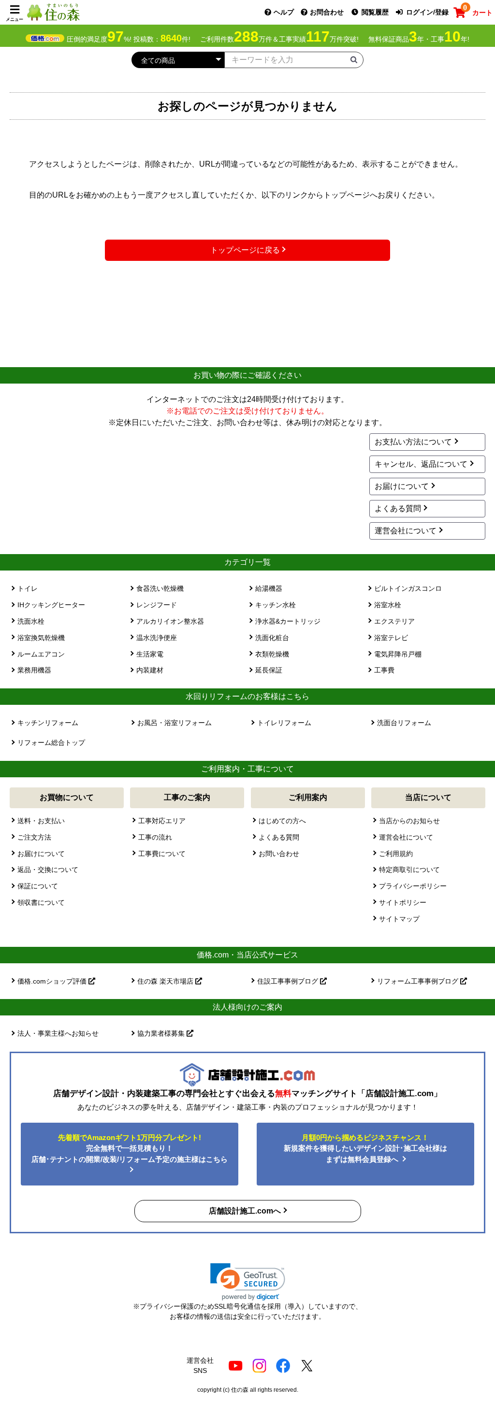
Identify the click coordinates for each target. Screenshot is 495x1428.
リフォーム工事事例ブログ (418, 981)
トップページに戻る (245, 250)
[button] (248, 1281)
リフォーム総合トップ (51, 742)
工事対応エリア (162, 821)
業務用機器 (34, 670)
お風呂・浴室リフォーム (174, 723)
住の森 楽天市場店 (166, 981)
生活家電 (149, 654)
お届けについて (402, 486)
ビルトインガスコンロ (408, 588)
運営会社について (406, 531)
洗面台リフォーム (404, 723)
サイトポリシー (402, 902)
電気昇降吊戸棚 (398, 654)
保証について (37, 886)
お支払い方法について (413, 442)
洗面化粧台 (272, 638)
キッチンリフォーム (47, 723)
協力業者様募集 (162, 1033)
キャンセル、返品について (421, 464)
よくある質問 (398, 508)
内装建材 (149, 670)
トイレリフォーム (284, 723)
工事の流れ (155, 837)
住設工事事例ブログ (288, 981)
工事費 (384, 670)
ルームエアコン (41, 654)
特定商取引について (409, 869)
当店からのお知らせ (409, 821)
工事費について (162, 853)
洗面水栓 (30, 621)
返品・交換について (47, 869)
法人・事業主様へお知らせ (58, 1033)
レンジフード (156, 605)
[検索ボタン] (354, 59)
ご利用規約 (396, 853)
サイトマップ (399, 919)
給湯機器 (268, 588)
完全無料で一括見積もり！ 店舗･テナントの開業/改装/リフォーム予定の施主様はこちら (129, 1148)
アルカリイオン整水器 (170, 621)
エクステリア (394, 621)
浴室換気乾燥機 (41, 638)
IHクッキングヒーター (51, 605)
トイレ (27, 588)
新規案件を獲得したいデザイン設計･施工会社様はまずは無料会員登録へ (365, 1148)
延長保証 (268, 670)
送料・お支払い (41, 821)
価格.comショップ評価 (52, 981)
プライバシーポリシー (413, 886)
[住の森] (53, 12)
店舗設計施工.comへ (245, 1211)
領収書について (41, 902)
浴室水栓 (387, 605)
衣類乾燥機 (272, 654)
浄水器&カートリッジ (287, 621)
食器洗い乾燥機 (160, 588)
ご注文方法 (34, 837)
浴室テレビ (391, 638)
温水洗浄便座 (156, 638)
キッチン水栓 (275, 605)
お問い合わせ (279, 853)
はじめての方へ (282, 821)
